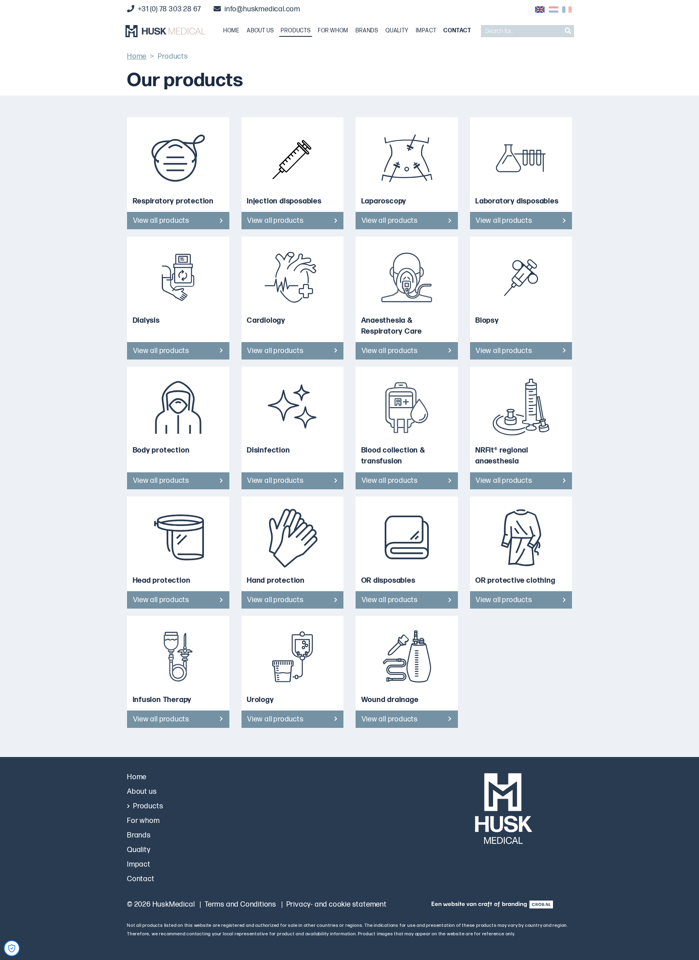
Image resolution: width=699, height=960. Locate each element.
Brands (367, 30)
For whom (333, 30)
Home (231, 30)
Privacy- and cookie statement (336, 904)
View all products (161, 220)
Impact (426, 30)
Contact (457, 30)
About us (260, 30)
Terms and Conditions (240, 904)
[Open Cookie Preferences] (12, 948)
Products (295, 30)
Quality (397, 30)
